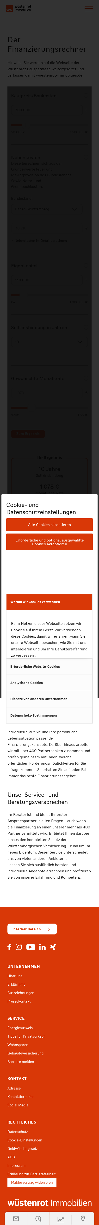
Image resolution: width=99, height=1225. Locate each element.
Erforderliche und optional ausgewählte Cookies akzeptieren (49, 542)
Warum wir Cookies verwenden (35, 602)
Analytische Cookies (26, 683)
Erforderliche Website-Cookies (35, 666)
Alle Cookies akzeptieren (49, 524)
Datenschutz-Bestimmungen (33, 715)
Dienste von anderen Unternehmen (39, 699)
